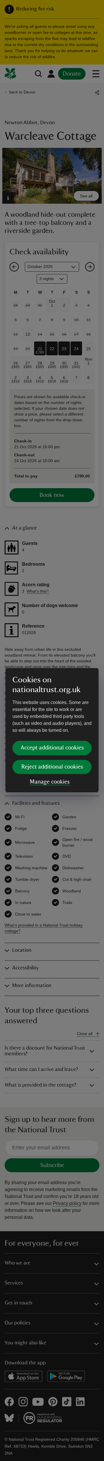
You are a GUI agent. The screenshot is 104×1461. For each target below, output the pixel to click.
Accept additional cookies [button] (52, 748)
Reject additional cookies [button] (52, 767)
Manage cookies (50, 782)
